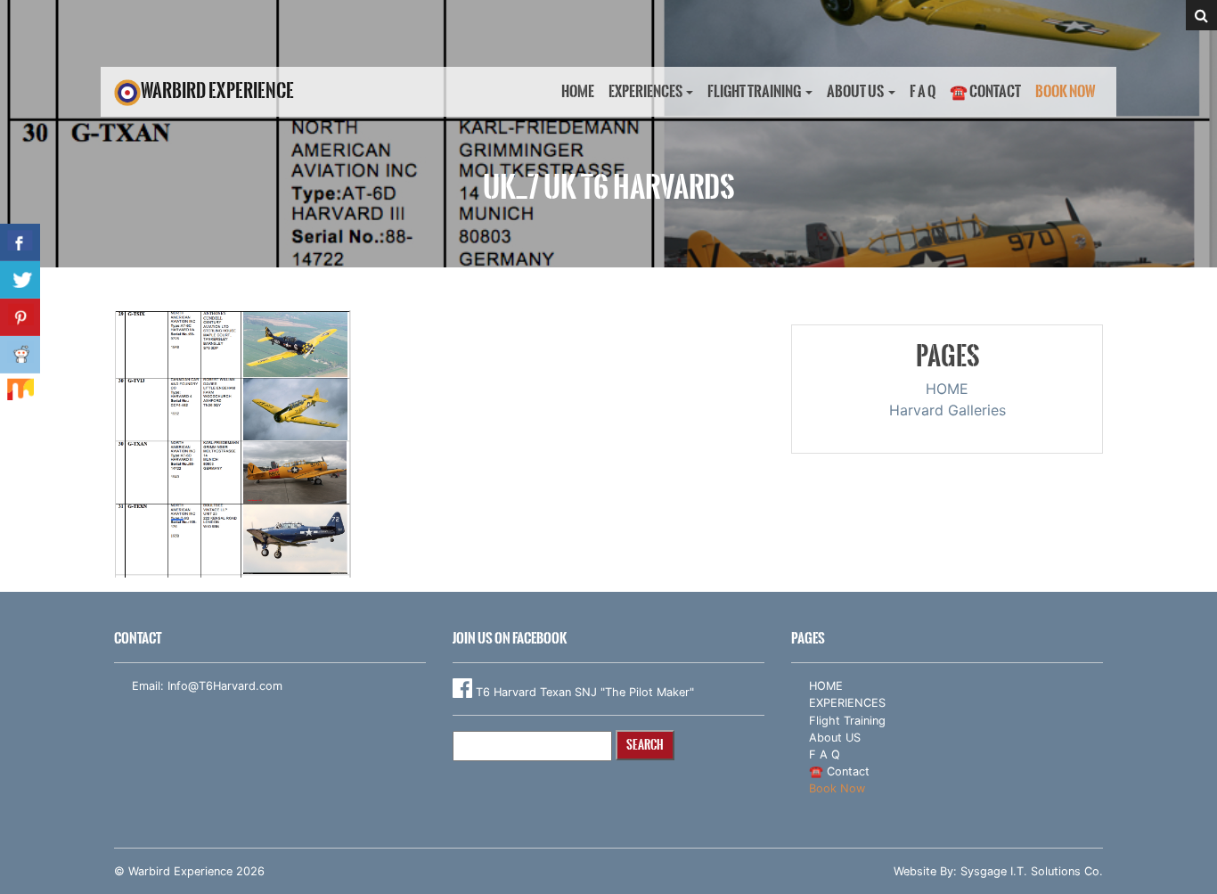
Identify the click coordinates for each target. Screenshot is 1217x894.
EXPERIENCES (645, 91)
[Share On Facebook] (20, 242)
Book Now (1065, 91)
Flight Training (754, 91)
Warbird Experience (217, 90)
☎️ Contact (985, 91)
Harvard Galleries (947, 410)
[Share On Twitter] (20, 280)
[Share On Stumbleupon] (20, 392)
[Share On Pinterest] (20, 317)
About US (855, 91)
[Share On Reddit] (20, 354)
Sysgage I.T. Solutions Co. (1031, 871)
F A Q (922, 91)
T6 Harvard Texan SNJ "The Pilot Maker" (583, 692)
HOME (577, 91)
